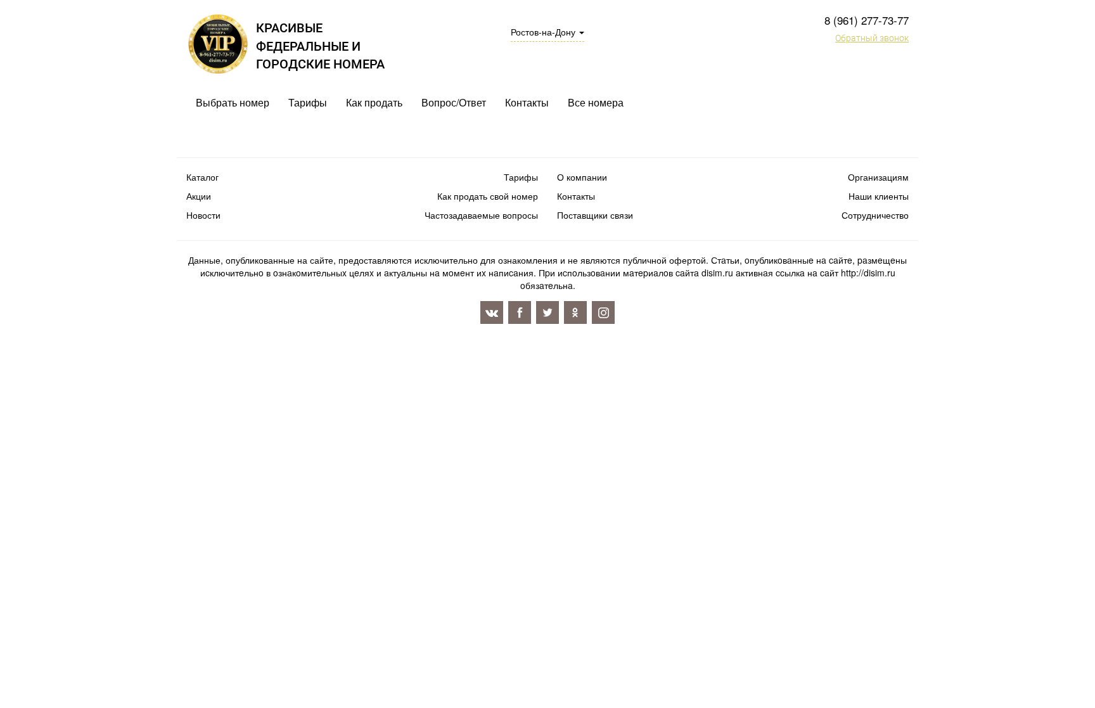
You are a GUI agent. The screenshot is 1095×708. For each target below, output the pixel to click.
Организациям (878, 177)
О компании (582, 177)
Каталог (202, 177)
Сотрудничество (875, 215)
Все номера (596, 102)
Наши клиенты (878, 196)
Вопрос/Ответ (453, 102)
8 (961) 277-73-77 (866, 20)
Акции (198, 196)
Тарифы (307, 102)
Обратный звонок (872, 38)
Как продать (374, 102)
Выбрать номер (232, 102)
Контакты (527, 102)
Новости (203, 215)
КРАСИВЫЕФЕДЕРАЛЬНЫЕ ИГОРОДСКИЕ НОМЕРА (320, 46)
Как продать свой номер (487, 196)
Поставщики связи (595, 215)
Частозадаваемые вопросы (481, 215)
